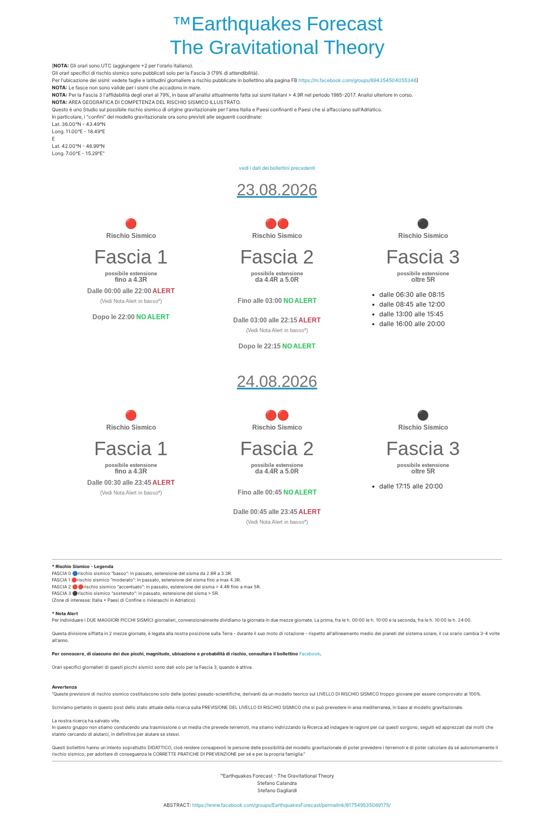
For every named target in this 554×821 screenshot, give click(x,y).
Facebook (309, 654)
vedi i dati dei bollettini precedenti (277, 168)
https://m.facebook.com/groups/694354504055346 (357, 80)
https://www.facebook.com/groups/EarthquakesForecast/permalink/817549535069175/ (291, 805)
